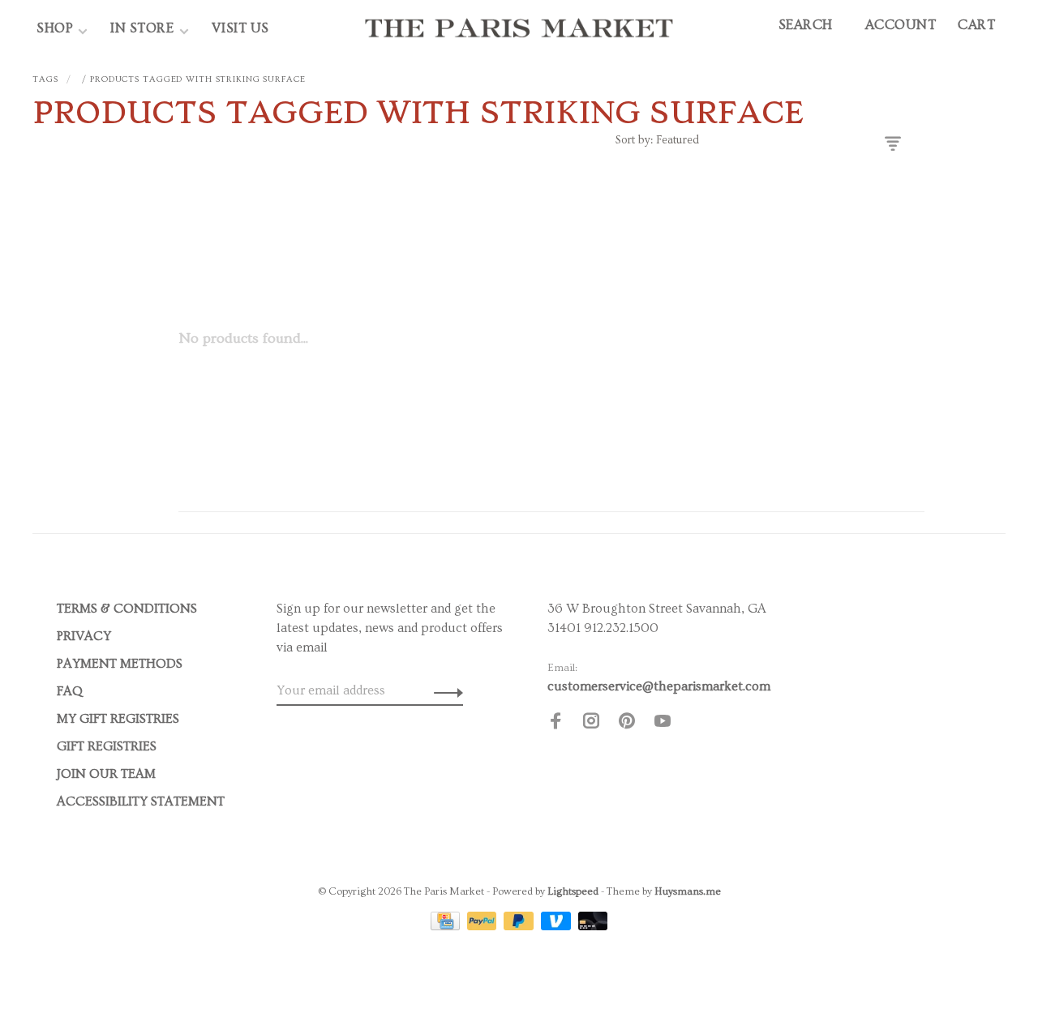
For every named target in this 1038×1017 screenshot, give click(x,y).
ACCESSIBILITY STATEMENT (141, 801)
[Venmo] (557, 926)
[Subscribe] (444, 690)
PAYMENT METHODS (119, 663)
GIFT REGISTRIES (107, 746)
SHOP (54, 28)
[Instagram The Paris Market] (591, 723)
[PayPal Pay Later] (520, 926)
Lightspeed (572, 891)
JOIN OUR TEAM (106, 774)
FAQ (70, 691)
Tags (45, 79)
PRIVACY (84, 636)
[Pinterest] (627, 723)
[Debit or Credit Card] (593, 926)
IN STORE (144, 28)
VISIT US (240, 28)
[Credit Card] (447, 926)
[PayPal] (483, 926)
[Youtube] (662, 723)
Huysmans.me (687, 891)
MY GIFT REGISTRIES (118, 718)
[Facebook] (555, 723)
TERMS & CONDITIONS (127, 608)
